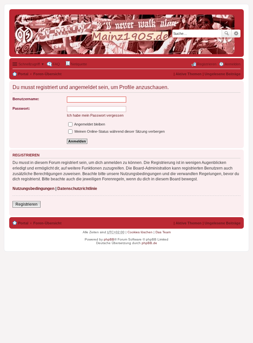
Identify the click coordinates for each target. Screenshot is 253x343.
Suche (227, 33)
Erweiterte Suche (236, 33)
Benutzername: (26, 99)
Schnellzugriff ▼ (31, 64)
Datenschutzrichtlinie (77, 188)
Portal (23, 74)
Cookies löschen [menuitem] (140, 232)
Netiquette (78, 64)
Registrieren (26, 204)
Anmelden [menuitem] (232, 64)
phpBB (109, 239)
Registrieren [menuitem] (206, 64)
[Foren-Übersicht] (126, 33)
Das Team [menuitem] (163, 232)
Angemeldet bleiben (89, 124)
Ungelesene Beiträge (222, 74)
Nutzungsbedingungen (33, 188)
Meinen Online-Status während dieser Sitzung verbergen (119, 131)
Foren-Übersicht (47, 74)
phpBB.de (149, 243)
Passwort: (21, 108)
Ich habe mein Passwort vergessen (95, 115)
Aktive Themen (189, 74)
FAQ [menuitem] (56, 64)
